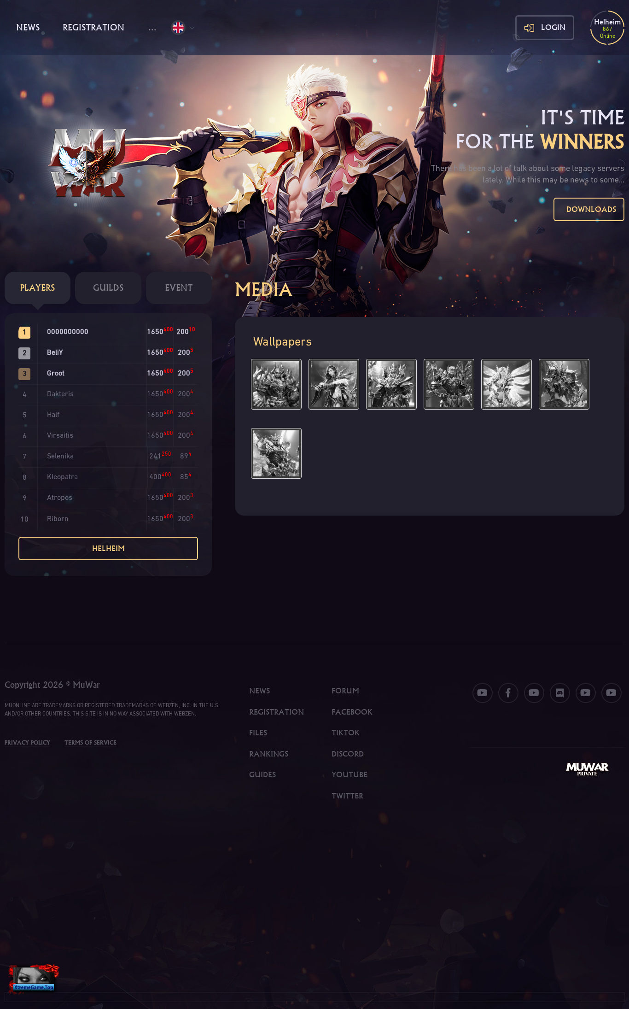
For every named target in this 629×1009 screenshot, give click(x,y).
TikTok (346, 732)
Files (258, 732)
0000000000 (67, 332)
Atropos (59, 498)
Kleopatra (62, 477)
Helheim (108, 548)
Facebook (352, 711)
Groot (55, 373)
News (28, 27)
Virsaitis (60, 436)
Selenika (60, 456)
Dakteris (60, 394)
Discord (348, 753)
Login (553, 27)
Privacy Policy (27, 742)
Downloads (589, 209)
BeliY (55, 353)
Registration (93, 27)
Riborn (58, 519)
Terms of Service (90, 742)
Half (53, 415)
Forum (345, 690)
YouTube (349, 774)
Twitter (347, 795)
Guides (262, 774)
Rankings (268, 753)
